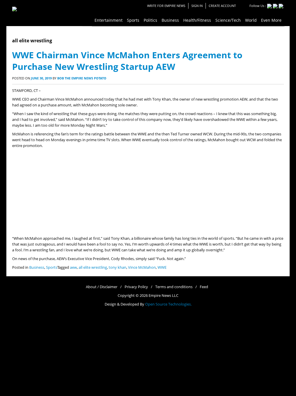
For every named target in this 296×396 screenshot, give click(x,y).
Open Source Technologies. (168, 304)
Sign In (197, 5)
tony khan (117, 267)
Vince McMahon (142, 267)
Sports (51, 267)
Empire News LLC (163, 295)
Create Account (222, 5)
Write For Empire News (166, 5)
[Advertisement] (148, 192)
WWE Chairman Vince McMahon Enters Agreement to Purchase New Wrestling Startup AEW (127, 60)
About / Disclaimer (101, 286)
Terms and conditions (174, 286)
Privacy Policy (136, 286)
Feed (204, 286)
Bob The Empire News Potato (81, 78)
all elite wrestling (93, 267)
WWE (162, 267)
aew (73, 267)
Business (36, 267)
